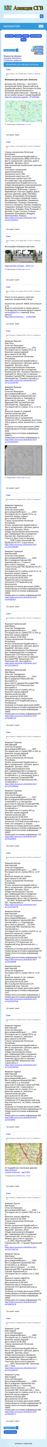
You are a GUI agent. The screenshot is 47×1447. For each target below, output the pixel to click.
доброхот (18, 60)
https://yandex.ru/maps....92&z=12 (19, 266)
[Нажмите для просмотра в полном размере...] (23, 475)
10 (6, 1021)
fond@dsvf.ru (13, 312)
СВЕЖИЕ (18, 36)
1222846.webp (20, 269)
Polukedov (8, 60)
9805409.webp (20, 1176)
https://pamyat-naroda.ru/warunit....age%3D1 (17, 1171)
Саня (8, 69)
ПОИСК (26, 36)
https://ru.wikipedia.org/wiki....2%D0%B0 (22, 97)
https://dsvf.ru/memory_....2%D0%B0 (20, 317)
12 (6, 1199)
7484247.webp (20, 477)
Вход (23, 39)
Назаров (7, 58)
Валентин (16, 58)
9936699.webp (20, 124)
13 (6, 1324)
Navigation (12, 26)
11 (6, 1139)
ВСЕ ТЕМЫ (9, 36)
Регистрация (36, 36)
